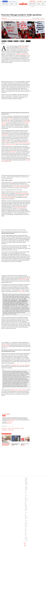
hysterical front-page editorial (20, 207)
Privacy (26, 483)
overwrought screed (24, 47)
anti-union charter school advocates (23, 142)
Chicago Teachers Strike (15, 428)
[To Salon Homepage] (23, 3)
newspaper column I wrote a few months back (21, 365)
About (26, 479)
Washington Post (22, 279)
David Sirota (4, 18)
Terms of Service (26, 486)
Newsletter (32, 1)
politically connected (5, 345)
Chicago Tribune (4, 134)
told (12, 182)
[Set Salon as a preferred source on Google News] (28, 41)
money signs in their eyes (11, 144)
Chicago (9, 428)
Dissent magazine (21, 291)
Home (26, 478)
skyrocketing (27, 278)
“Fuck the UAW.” (6, 121)
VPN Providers (25, 543)
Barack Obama (4, 428)
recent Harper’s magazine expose (22, 54)
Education (22, 428)
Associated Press (13, 151)
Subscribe (5, 1)
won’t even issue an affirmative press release (21, 186)
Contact (26, 482)
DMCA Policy (25, 545)
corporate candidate (5, 141)
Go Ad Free (25, 492)
